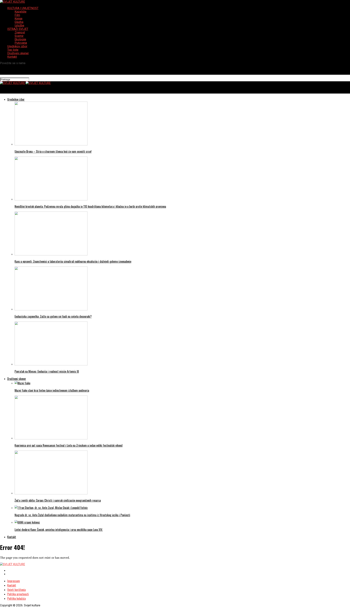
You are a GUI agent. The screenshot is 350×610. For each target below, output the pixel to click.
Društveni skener (18, 53)
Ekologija (20, 39)
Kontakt (12, 56)
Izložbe (19, 25)
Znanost (20, 32)
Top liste (12, 50)
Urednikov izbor (17, 46)
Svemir (19, 36)
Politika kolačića (16, 598)
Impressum (13, 581)
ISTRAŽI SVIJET (17, 29)
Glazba (19, 22)
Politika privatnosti (18, 594)
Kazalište (20, 11)
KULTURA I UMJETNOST (22, 8)
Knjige (18, 18)
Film (17, 15)
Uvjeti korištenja (16, 590)
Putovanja (21, 43)
